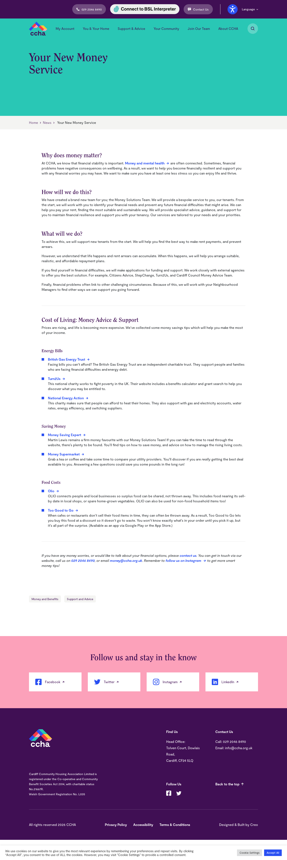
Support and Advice (80, 599)
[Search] (253, 28)
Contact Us (201, 9)
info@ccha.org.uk (238, 748)
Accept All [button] (273, 852)
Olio (51, 491)
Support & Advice (131, 28)
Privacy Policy (116, 825)
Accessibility (143, 825)
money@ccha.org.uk (126, 560)
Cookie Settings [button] (249, 852)
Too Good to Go (61, 510)
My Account (65, 28)
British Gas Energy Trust (66, 359)
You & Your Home (96, 28)
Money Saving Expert (64, 435)
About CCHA (228, 28)
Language (248, 9)
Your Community (166, 28)
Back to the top (227, 784)
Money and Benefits (45, 599)
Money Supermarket (64, 454)
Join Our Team (199, 28)
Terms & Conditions (174, 825)
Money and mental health (145, 163)
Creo (254, 825)
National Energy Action (66, 398)
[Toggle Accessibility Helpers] (233, 9)
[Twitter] (178, 794)
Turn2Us (54, 379)
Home (33, 122)
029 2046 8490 (92, 9)
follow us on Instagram (183, 560)
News (47, 122)
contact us (188, 555)
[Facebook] (168, 794)
